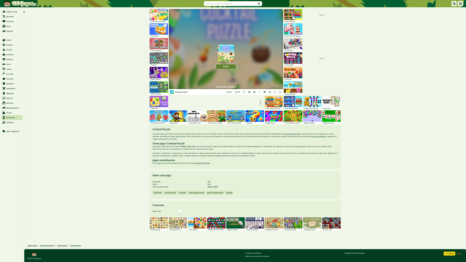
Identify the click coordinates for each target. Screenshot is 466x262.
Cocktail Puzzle (75, 246)
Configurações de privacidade (354, 253)
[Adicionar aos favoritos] (244, 92)
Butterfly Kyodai (203, 163)
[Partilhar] (260, 92)
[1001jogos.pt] (20, 3)
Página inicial (32, 246)
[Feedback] (265, 92)
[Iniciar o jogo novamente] (270, 92)
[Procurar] (259, 3)
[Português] (459, 254)
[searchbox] (233, 3)
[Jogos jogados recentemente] (454, 3)
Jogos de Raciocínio (215, 193)
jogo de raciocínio (293, 134)
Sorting (229, 193)
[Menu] (460, 3)
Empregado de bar (196, 193)
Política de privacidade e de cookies (257, 256)
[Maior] (275, 92)
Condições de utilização (253, 253)
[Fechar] (24, 12)
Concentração (170, 193)
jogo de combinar (318, 136)
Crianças (182, 193)
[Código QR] (254, 92)
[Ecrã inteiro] (280, 92)
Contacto (450, 253)
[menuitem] (12, 11)
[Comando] (249, 92)
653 (229, 91)
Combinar (158, 193)
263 (237, 91)
